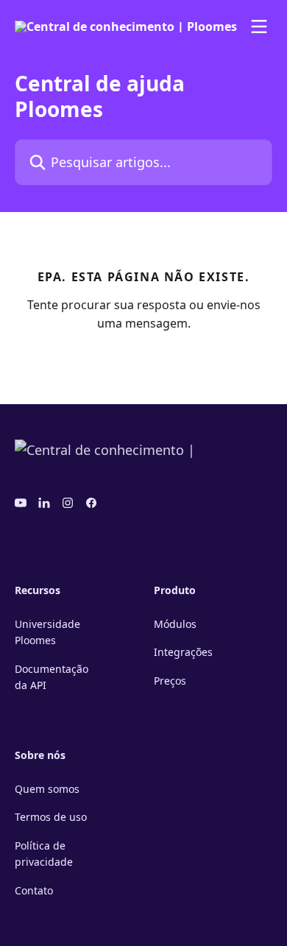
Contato (34, 890)
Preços (170, 681)
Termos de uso (51, 817)
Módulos (175, 624)
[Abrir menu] (259, 26)
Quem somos (47, 789)
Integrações (183, 652)
